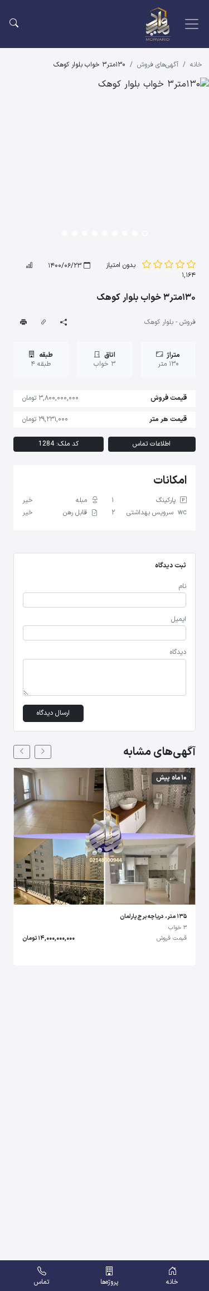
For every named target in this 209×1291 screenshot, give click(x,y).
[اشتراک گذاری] (64, 323)
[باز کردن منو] (191, 24)
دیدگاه (178, 652)
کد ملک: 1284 (58, 444)
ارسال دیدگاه (53, 713)
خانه (196, 65)
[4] (157, 265)
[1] (191, 265)
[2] (180, 265)
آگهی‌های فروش (157, 65)
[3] (168, 265)
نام (182, 586)
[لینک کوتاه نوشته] (43, 323)
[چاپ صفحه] (23, 323)
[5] (146, 265)
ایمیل (178, 619)
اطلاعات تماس (152, 444)
